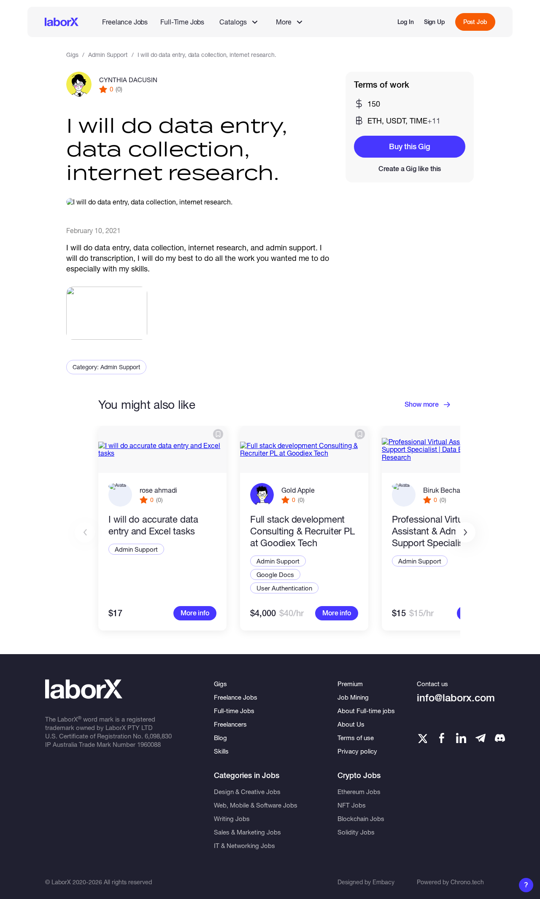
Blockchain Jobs (361, 818)
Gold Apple (298, 490)
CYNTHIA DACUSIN (128, 79)
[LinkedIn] (461, 738)
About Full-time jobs (366, 710)
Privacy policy (357, 751)
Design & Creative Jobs (247, 791)
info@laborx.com (456, 697)
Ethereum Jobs (359, 791)
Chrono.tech (467, 882)
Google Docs (275, 574)
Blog (220, 737)
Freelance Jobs (125, 22)
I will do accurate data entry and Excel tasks (153, 525)
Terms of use (356, 737)
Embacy (383, 882)
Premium (350, 683)
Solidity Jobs (356, 832)
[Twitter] (422, 738)
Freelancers (230, 724)
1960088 (149, 744)
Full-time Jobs (234, 710)
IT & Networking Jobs (244, 845)
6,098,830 (158, 736)
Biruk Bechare (444, 490)
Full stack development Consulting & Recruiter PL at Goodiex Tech (302, 531)
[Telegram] (480, 738)
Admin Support (107, 54)
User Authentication (284, 588)
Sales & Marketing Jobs (247, 832)
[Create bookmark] (218, 434)
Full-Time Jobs (182, 22)
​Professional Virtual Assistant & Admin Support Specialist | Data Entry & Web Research (442, 531)
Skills (221, 751)
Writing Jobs (232, 818)
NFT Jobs (352, 805)
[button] (465, 532)
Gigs (72, 54)
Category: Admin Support (106, 366)
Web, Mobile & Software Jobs (255, 805)
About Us (351, 724)
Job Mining (353, 697)
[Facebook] (442, 738)
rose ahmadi (158, 490)
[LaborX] (61, 22)
